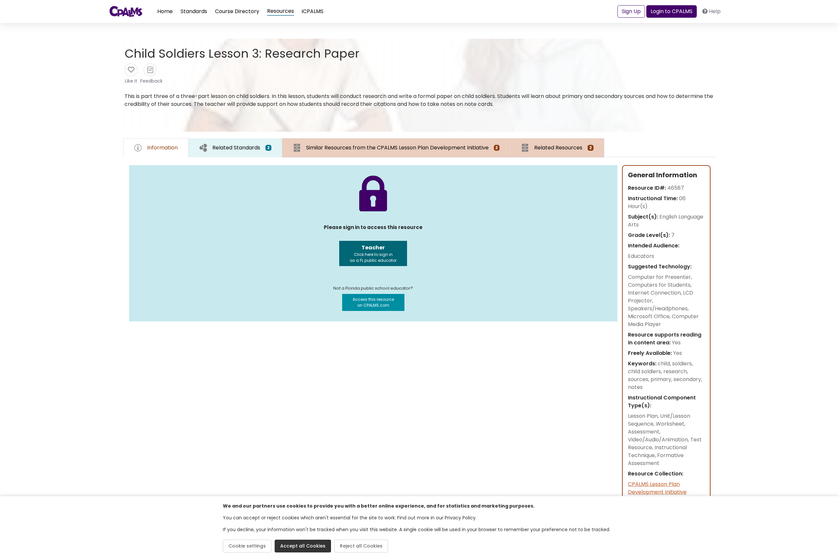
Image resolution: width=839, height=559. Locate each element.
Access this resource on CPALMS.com (373, 302)
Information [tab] (162, 147)
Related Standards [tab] (241, 147)
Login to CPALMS (672, 11)
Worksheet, (670, 424)
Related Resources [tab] (563, 147)
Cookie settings (247, 546)
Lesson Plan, (644, 416)
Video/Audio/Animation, (659, 439)
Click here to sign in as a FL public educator (373, 253)
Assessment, (644, 431)
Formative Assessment (656, 459)
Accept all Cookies (302, 546)
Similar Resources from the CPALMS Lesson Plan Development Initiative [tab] (402, 147)
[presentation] (235, 147)
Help (715, 11)
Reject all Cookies (361, 546)
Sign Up (631, 11)
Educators (641, 256)
